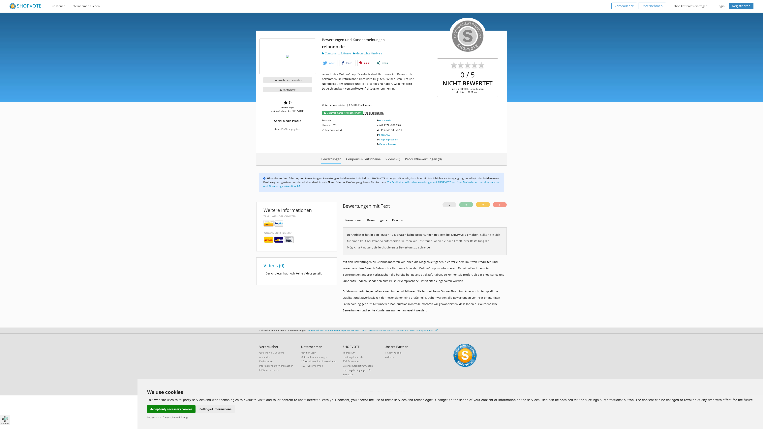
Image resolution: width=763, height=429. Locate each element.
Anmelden (264, 357)
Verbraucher (624, 6)
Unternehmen (652, 6)
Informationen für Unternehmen (318, 361)
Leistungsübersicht (353, 357)
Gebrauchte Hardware (368, 53)
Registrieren (741, 6)
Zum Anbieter (288, 89)
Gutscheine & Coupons (271, 352)
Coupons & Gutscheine (363, 159)
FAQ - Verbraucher (269, 370)
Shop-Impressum (388, 139)
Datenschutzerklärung (175, 417)
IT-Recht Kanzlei (393, 352)
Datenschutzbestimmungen (358, 365)
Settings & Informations (215, 409)
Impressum (153, 417)
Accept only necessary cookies (171, 409)
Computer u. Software (337, 53)
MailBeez (389, 357)
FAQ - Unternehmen (312, 365)
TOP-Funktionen (351, 361)
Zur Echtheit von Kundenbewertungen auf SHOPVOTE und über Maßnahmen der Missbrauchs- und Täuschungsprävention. (371, 330)
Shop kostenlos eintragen (690, 6)
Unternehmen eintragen (314, 357)
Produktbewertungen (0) (423, 159)
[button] (330, 63)
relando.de (385, 120)
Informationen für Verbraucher (276, 365)
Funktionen (57, 6)
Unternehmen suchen (85, 6)
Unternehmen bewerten (287, 80)
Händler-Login (308, 352)
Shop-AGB (384, 134)
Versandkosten (387, 144)
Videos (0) (392, 159)
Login (721, 6)
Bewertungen (331, 159)
